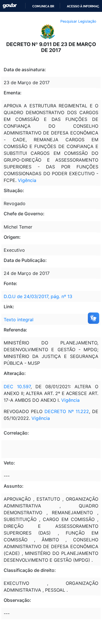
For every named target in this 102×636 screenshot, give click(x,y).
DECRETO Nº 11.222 (66, 411)
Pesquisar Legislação (78, 21)
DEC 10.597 (17, 386)
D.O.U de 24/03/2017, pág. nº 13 (38, 296)
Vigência (27, 180)
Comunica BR (43, 6)
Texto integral (18, 319)
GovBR (10, 5)
